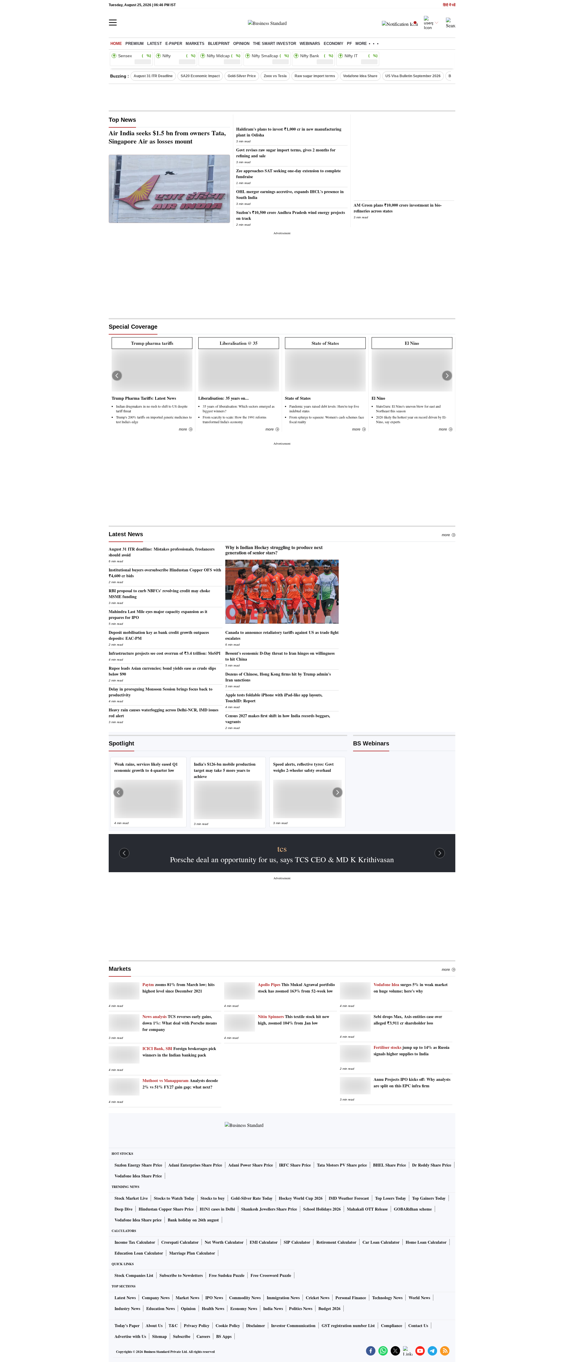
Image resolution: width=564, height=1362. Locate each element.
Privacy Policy (196, 1325)
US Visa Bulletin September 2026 (413, 76)
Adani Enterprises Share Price (195, 1165)
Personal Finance (350, 1298)
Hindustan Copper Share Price (166, 1209)
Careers (203, 1336)
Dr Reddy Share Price (431, 1165)
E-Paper (173, 43)
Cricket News (317, 1298)
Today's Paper (127, 1325)
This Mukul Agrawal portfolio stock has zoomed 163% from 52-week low (296, 987)
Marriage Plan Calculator (192, 1253)
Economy (333, 43)
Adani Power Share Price (250, 1165)
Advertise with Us (130, 1336)
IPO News (214, 1298)
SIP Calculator (297, 1242)
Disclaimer (255, 1325)
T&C (173, 1325)
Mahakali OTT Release (367, 1209)
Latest (154, 43)
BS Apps (223, 1336)
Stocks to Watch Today (174, 1198)
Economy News (243, 1308)
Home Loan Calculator (426, 1242)
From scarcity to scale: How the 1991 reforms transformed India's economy (234, 419)
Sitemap (159, 1336)
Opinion (241, 43)
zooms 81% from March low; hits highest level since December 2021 (178, 987)
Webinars (310, 43)
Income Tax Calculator (135, 1242)
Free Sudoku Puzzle (226, 1275)
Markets (195, 43)
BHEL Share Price (389, 1165)
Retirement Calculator (336, 1242)
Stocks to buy (213, 1198)
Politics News (300, 1308)
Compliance (391, 1325)
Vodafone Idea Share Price (138, 1176)
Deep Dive (123, 1209)
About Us (154, 1325)
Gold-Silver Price (242, 76)
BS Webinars (371, 743)
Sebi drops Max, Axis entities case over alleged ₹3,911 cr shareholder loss (408, 1019)
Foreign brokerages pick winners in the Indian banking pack (179, 1051)
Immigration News (283, 1298)
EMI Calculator (264, 1242)
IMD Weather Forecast (349, 1198)
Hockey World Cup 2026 (301, 1198)
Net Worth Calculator (224, 1242)
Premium (134, 43)
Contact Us (418, 1325)
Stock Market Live (131, 1198)
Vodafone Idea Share (360, 76)
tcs (282, 848)
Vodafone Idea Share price (138, 1220)
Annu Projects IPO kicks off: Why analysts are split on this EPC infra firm (412, 1082)
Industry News (127, 1308)
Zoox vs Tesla (275, 76)
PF (349, 43)
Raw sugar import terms (315, 76)
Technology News (387, 1298)
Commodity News (245, 1298)
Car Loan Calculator (381, 1242)
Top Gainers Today (429, 1198)
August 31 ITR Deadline (153, 76)
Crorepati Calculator (180, 1242)
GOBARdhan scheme (413, 1209)
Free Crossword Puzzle (271, 1275)
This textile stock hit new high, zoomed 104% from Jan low (293, 1019)
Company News (155, 1298)
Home (116, 43)
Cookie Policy (228, 1325)
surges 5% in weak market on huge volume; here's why (411, 987)
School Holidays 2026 (322, 1209)
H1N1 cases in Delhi (217, 1209)
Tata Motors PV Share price (342, 1165)
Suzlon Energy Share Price (138, 1165)
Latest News (126, 534)
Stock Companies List (134, 1275)
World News (419, 1298)
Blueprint (219, 43)
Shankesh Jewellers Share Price (269, 1209)
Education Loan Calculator (139, 1253)
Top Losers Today (390, 1198)
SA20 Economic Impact (200, 76)
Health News (213, 1308)
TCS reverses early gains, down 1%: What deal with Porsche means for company (179, 1022)
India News (273, 1308)
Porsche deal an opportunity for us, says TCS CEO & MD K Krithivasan (282, 859)
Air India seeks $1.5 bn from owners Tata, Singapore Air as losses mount (167, 137)
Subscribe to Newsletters (181, 1275)
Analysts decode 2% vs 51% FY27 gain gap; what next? (180, 1083)
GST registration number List (348, 1325)
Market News (187, 1298)
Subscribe (181, 1336)
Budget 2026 (329, 1308)
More (446, 535)
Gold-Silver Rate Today (252, 1198)
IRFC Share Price (295, 1165)
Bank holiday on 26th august (193, 1220)
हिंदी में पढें (449, 5)
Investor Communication (293, 1325)
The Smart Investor (274, 43)
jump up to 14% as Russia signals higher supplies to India (411, 1050)
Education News (160, 1308)
